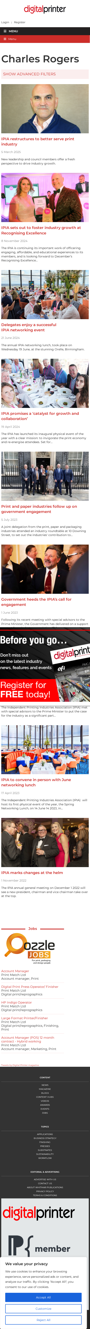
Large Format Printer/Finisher (24, 1018)
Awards (45, 1105)
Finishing (44, 1142)
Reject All (43, 1320)
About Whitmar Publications (45, 1187)
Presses (45, 1146)
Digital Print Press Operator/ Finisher (29, 987)
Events (45, 1109)
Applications (45, 1134)
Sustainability (45, 1154)
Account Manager (15, 971)
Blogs (45, 1093)
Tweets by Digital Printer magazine (20, 1065)
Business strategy (45, 1138)
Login (5, 22)
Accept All (43, 1297)
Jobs (32, 929)
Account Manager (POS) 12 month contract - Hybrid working (27, 1039)
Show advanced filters (29, 74)
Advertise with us (45, 1179)
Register (19, 22)
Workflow (45, 1158)
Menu (13, 31)
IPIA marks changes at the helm (32, 872)
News (45, 1085)
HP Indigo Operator (16, 1002)
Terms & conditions (45, 1195)
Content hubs (45, 1097)
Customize (43, 1309)
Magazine (45, 1089)
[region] (45, 1293)
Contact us (45, 1183)
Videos (45, 1101)
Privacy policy (45, 1191)
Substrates (45, 1150)
